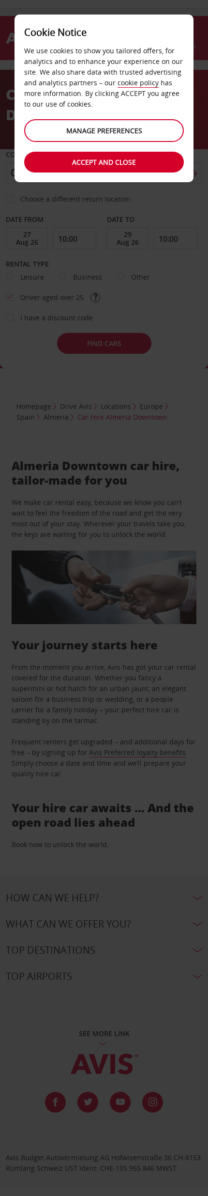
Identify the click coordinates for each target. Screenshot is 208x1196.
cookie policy (138, 82)
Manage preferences (104, 130)
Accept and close (104, 162)
